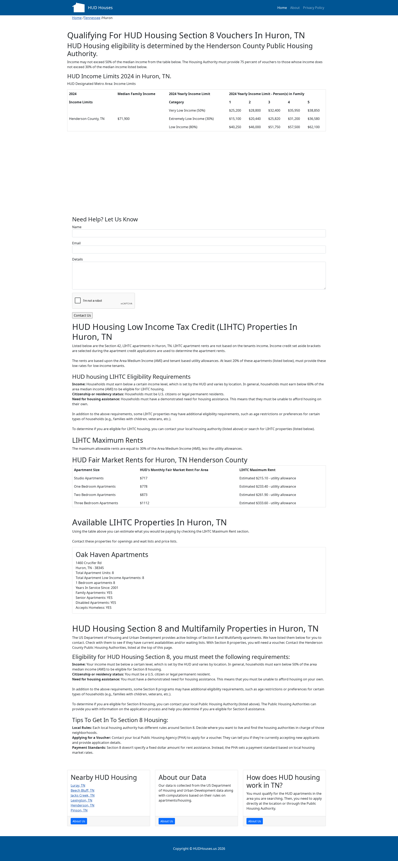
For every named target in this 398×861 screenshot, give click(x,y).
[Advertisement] (199, 177)
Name (76, 227)
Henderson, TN (82, 805)
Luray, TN (78, 785)
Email (76, 243)
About (295, 7)
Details (77, 259)
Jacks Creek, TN (83, 795)
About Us (79, 821)
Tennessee (92, 18)
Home (282, 7)
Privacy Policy (313, 7)
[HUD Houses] (78, 7)
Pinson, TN (79, 810)
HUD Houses (100, 7)
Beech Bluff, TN (82, 790)
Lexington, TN (81, 800)
